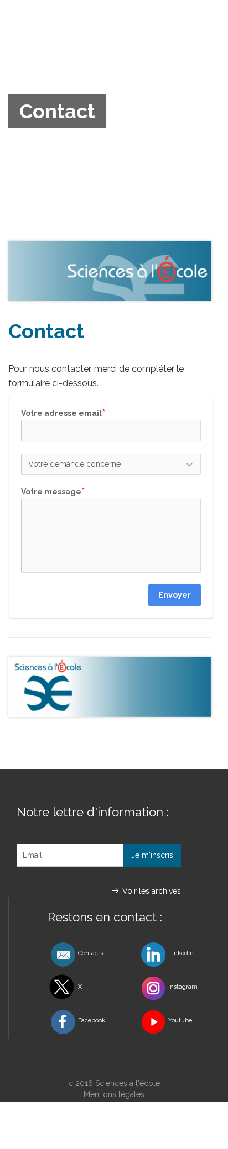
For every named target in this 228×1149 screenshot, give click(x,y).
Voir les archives (151, 891)
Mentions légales (114, 1094)
